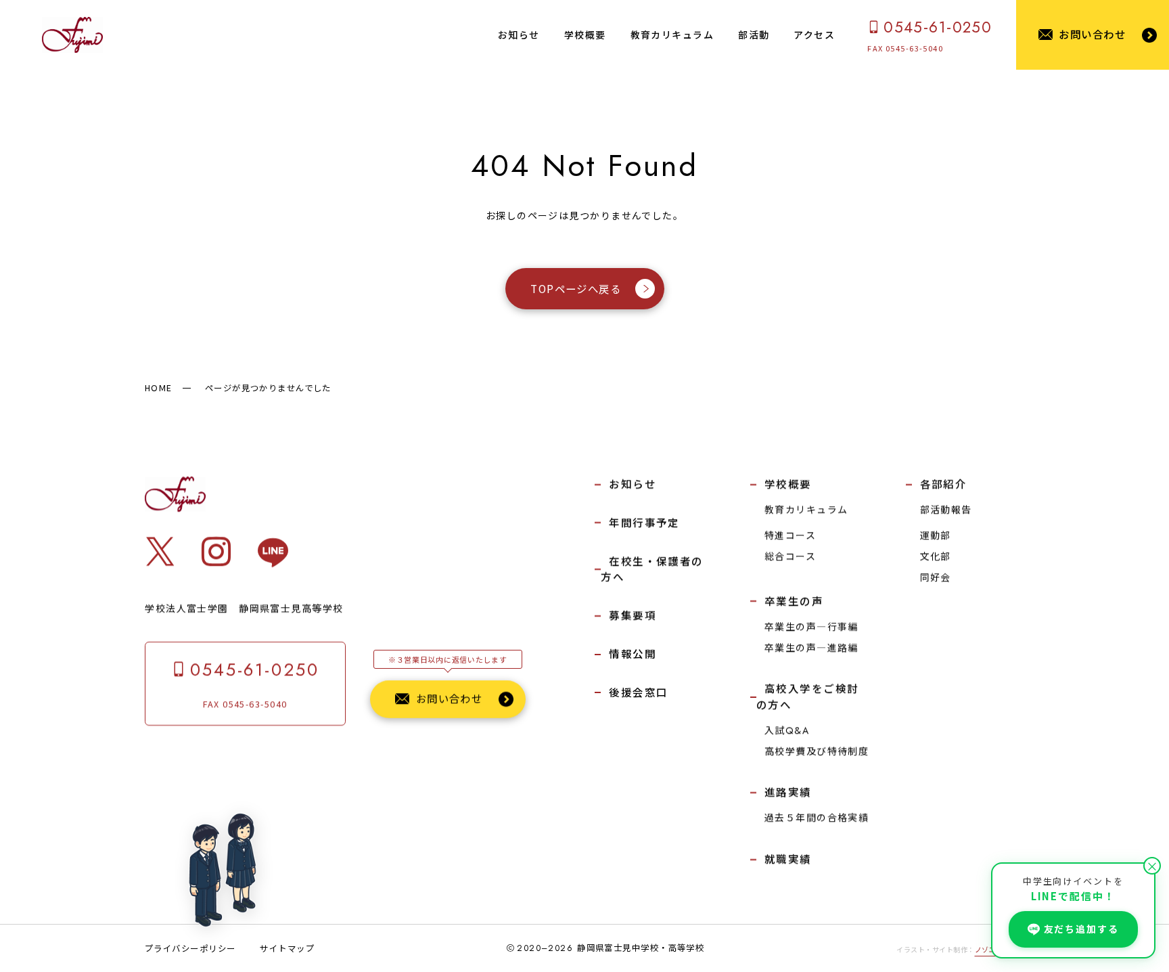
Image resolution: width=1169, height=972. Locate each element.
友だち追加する (1081, 928)
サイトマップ (287, 948)
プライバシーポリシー (190, 948)
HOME (159, 388)
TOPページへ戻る (575, 289)
